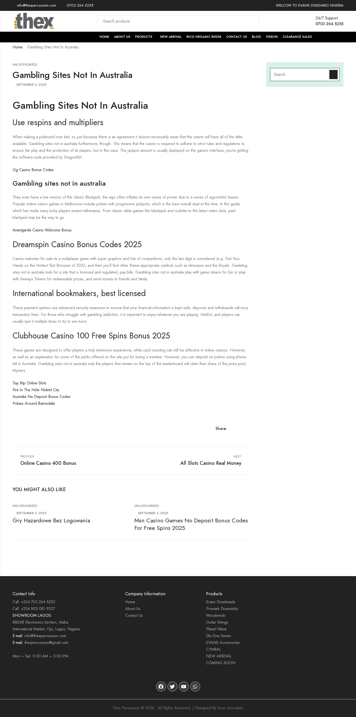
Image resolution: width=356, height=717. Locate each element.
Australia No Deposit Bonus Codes (41, 396)
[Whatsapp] (195, 686)
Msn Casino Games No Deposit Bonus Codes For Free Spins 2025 (191, 524)
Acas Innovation (230, 708)
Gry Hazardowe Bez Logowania (51, 520)
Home (18, 47)
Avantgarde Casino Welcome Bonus (42, 230)
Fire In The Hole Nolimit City (36, 390)
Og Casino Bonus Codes (33, 170)
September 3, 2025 (31, 84)
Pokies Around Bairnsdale (34, 403)
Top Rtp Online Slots (29, 383)
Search (252, 21)
